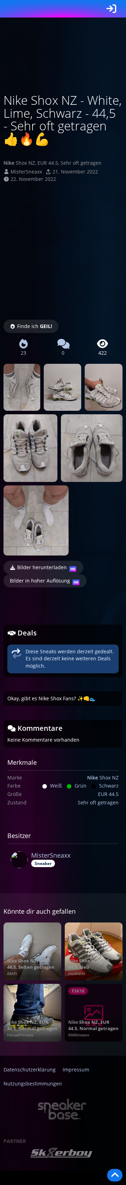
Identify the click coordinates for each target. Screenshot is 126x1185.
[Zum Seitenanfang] (114, 1175)
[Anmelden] (111, 9)
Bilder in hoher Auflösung (40, 580)
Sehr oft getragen (98, 802)
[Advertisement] (63, 249)
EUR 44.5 (108, 794)
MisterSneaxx (26, 171)
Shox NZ (103, 777)
